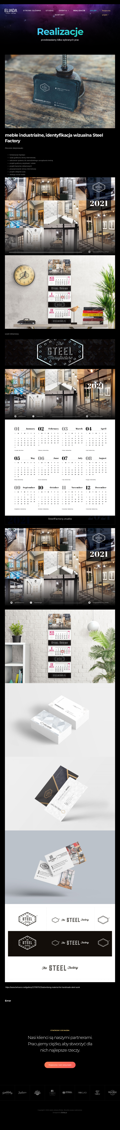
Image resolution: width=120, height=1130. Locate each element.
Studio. (50, 11)
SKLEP (93, 11)
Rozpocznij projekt (106, 13)
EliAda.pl (64, 1112)
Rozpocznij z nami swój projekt (60, 1065)
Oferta (63, 11)
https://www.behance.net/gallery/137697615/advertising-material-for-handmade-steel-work (42, 987)
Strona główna (32, 11)
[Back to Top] (112, 1122)
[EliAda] (11, 11)
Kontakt (60, 15)
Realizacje (79, 11)
